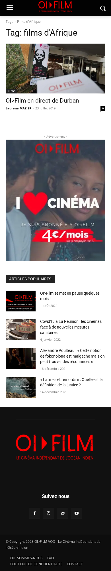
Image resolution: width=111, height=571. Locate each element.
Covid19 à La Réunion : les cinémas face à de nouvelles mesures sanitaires (71, 327)
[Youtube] (76, 513)
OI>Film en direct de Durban (42, 100)
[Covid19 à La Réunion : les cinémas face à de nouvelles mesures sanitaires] (21, 329)
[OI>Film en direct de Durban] (55, 68)
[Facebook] (34, 513)
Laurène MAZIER (18, 108)
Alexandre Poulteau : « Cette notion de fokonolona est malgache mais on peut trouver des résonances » (72, 356)
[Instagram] (48, 513)
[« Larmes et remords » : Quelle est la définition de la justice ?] (21, 387)
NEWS (11, 91)
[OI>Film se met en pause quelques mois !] (21, 301)
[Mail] (62, 513)
